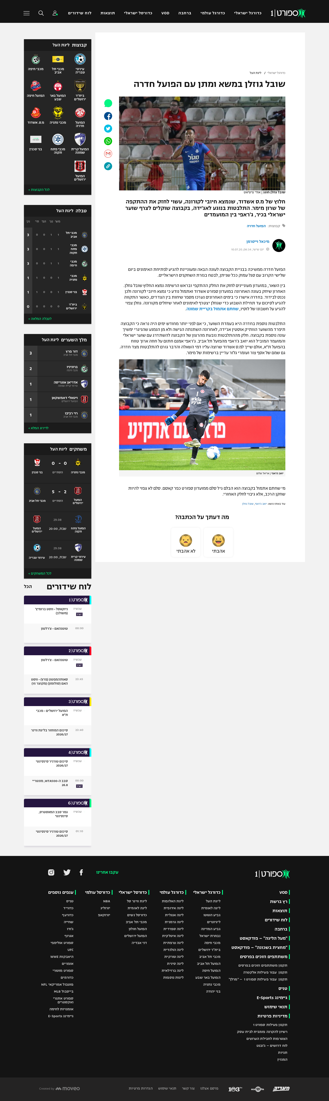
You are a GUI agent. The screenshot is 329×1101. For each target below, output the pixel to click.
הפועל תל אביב (208, 963)
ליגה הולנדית (173, 950)
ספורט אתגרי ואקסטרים (63, 1000)
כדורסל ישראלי (138, 13)
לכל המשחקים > (39, 573)
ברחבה (184, 13)
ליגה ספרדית (173, 929)
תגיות (282, 1052)
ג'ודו (70, 929)
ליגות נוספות (173, 977)
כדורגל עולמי (213, 13)
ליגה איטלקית (173, 936)
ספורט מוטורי (63, 970)
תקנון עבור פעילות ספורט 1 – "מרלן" (258, 979)
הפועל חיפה (211, 970)
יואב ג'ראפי (261, 503)
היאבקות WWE (61, 957)
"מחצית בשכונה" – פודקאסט (259, 947)
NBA (106, 901)
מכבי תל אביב (209, 957)
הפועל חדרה (256, 226)
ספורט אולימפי (62, 943)
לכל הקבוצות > (38, 190)
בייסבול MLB (63, 991)
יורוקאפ (104, 915)
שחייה (69, 922)
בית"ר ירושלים (209, 950)
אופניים (67, 963)
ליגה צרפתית (173, 943)
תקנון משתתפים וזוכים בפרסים (262, 965)
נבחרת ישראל (209, 936)
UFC (70, 950)
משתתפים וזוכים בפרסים (263, 956)
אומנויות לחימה (61, 1009)
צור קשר (188, 1088)
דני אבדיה (139, 943)
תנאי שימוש (275, 1006)
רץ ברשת (278, 901)
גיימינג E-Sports (272, 997)
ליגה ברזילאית (173, 970)
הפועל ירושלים (135, 936)
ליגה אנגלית (174, 915)
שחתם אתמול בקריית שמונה (212, 309)
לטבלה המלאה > (39, 319)
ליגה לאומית (210, 908)
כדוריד (68, 908)
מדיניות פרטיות (272, 1016)
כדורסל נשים (137, 915)
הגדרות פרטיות (140, 1088)
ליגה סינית (175, 963)
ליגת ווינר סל (137, 901)
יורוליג (105, 908)
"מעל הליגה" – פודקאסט (263, 938)
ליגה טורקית (174, 957)
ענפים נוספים (60, 892)
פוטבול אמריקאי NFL (57, 984)
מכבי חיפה (212, 943)
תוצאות (107, 13)
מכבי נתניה (211, 984)
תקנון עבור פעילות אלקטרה (265, 972)
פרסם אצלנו (208, 1088)
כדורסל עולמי (97, 892)
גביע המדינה (210, 929)
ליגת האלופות (173, 901)
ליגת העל (255, 73)
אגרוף (69, 936)
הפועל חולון (138, 929)
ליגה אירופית (174, 908)
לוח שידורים (79, 13)
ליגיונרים (213, 922)
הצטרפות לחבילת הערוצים (266, 1039)
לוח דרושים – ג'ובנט (271, 1045)
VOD (165, 13)
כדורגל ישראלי (248, 13)
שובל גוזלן (248, 503)
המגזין (282, 1059)
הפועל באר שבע (207, 977)
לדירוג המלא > (38, 428)
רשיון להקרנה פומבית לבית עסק (262, 1032)
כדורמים (67, 977)
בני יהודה (213, 991)
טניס (282, 988)
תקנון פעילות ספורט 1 (270, 1025)
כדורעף (67, 915)
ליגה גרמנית (174, 922)
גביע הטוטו (211, 915)
